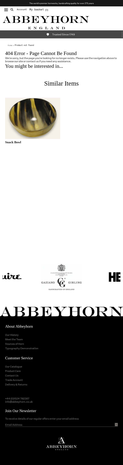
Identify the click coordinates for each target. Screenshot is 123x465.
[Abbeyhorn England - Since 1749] (61, 21)
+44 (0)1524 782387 (17, 398)
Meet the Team (14, 339)
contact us (32, 61)
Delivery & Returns (16, 384)
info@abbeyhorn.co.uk (19, 401)
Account (22, 9)
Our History (12, 334)
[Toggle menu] (6, 10)
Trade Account (14, 380)
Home (10, 45)
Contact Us (11, 375)
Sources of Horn (14, 343)
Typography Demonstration (21, 348)
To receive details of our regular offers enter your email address (42, 418)
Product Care (13, 371)
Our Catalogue (13, 366)
